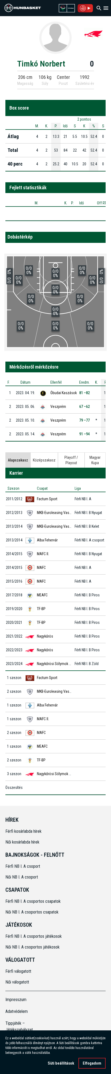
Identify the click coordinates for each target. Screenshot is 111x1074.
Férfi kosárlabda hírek (23, 831)
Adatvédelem (16, 1011)
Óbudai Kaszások (63, 393)
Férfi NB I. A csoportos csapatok (33, 901)
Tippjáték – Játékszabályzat (17, 1026)
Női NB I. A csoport (21, 877)
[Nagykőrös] (93, 33)
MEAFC (42, 595)
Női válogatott (17, 982)
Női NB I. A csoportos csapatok (32, 912)
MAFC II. (43, 554)
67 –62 (84, 406)
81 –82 (84, 393)
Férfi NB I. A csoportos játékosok (33, 936)
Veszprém (58, 406)
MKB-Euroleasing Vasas (55, 512)
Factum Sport (47, 499)
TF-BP (41, 609)
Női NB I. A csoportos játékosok (32, 947)
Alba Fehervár (47, 540)
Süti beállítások (61, 1063)
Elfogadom (92, 1063)
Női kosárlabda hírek (22, 842)
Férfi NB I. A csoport (22, 866)
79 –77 (84, 420)
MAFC (41, 567)
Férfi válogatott (18, 971)
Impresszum (15, 999)
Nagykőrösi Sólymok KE (55, 664)
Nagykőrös (45, 636)
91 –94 (84, 434)
